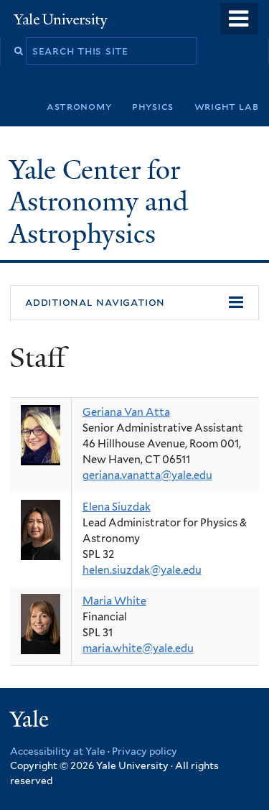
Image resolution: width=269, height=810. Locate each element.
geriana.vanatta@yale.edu (147, 475)
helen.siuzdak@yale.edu (142, 570)
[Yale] (31, 721)
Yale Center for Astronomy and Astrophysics (98, 201)
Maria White (114, 601)
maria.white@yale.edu (138, 648)
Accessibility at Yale (57, 751)
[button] (134, 303)
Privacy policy (144, 751)
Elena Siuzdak (116, 507)
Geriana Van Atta (126, 412)
